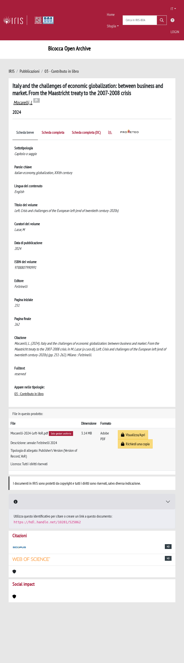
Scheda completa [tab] (53, 132)
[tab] (110, 133)
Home (111, 14)
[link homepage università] (44, 20)
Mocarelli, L (22, 102)
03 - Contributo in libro (62, 71)
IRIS (12, 71)
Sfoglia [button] (111, 26)
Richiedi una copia (137, 443)
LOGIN (175, 31)
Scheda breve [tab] (25, 132)
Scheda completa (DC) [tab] (86, 132)
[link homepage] (15, 20)
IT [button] (172, 8)
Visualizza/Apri (134, 434)
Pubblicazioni (30, 71)
